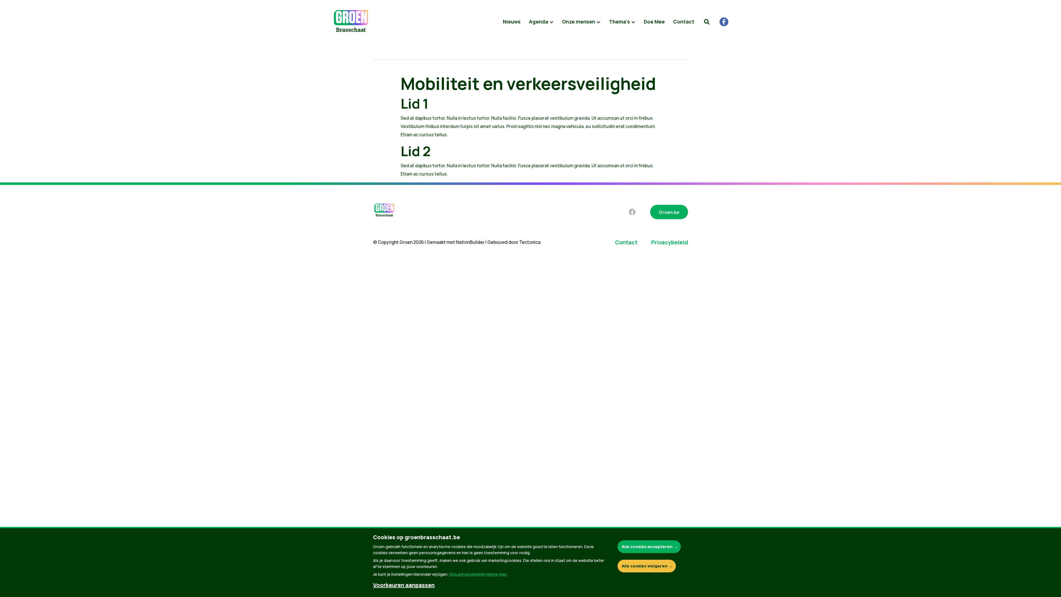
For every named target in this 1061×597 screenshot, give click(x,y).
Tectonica (529, 242)
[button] (706, 21)
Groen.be (669, 212)
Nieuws (512, 21)
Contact (683, 21)
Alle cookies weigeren (645, 566)
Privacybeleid (669, 242)
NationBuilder (470, 242)
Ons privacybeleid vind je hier (478, 574)
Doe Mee (654, 21)
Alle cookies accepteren (647, 546)
